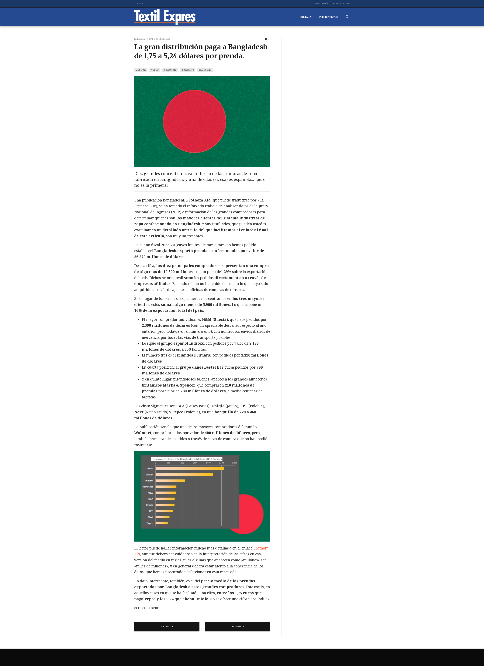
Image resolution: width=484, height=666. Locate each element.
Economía (170, 69)
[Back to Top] (472, 654)
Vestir (155, 69)
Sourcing (188, 69)
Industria (205, 69)
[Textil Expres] (165, 17)
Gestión (141, 69)
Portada (306, 17)
